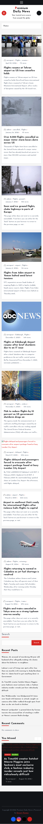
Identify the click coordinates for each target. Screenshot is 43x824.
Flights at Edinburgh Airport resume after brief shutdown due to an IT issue (19, 345)
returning (22, 561)
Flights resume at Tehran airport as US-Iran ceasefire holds (19, 71)
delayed (18, 452)
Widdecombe (20, 751)
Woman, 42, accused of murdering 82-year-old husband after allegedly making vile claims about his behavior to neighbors (21, 660)
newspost (10, 60)
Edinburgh (19, 335)
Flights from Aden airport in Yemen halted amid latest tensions (19, 276)
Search (6, 634)
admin (9, 130)
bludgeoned (9, 751)
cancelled (16, 130)
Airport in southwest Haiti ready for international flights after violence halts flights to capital (21, 505)
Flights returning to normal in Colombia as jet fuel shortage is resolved (21, 572)
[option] (21, 764)
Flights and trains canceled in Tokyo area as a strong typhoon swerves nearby (20, 612)
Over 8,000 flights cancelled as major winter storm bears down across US (21, 140)
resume (24, 60)
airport (18, 265)
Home (5, 26)
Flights (17, 60)
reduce (24, 404)
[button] (36, 738)
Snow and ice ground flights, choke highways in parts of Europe (19, 209)
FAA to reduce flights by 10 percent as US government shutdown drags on (19, 414)
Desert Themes (23, 813)
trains (23, 601)
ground (21, 199)
